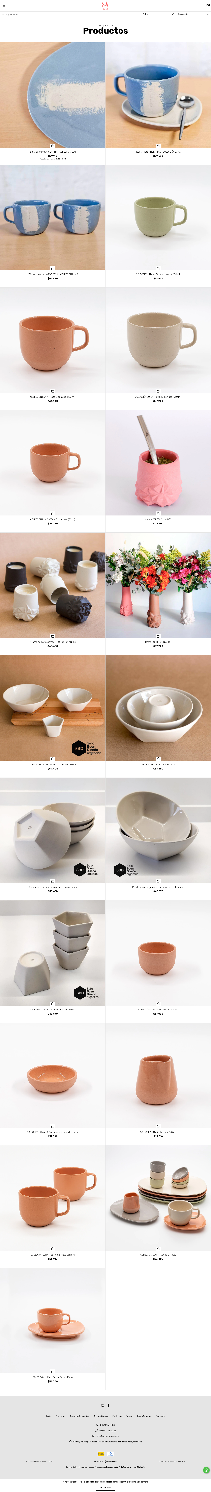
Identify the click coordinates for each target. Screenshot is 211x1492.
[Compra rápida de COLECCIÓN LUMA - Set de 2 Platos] (158, 1249)
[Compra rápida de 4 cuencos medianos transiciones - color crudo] (52, 881)
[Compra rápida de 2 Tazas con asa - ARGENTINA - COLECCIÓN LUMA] (52, 268)
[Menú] (4, 5)
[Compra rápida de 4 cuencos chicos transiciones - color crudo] (52, 1004)
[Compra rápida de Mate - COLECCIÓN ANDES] (158, 513)
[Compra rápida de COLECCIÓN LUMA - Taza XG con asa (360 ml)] (158, 391)
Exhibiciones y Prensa (122, 1416)
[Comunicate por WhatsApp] (206, 1470)
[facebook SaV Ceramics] (108, 1405)
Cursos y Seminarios (79, 1416)
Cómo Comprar (144, 1416)
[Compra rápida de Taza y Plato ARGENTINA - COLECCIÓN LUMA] (158, 146)
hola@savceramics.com (108, 1436)
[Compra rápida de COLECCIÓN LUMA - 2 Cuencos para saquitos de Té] (52, 1126)
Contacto (160, 1416)
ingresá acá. (112, 1467)
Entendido (105, 1488)
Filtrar (146, 14)
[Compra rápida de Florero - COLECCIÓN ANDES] (158, 636)
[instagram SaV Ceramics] (102, 1405)
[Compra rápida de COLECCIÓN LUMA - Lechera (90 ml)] (158, 1126)
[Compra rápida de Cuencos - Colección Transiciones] (158, 759)
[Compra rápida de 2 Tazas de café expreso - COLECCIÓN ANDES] (52, 636)
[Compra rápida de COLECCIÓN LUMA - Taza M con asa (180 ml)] (158, 268)
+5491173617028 (107, 1431)
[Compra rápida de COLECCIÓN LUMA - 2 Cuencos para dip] (158, 1004)
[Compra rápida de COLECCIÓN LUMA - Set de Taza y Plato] (52, 1371)
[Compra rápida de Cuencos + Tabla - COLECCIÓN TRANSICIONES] (52, 759)
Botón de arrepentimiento (133, 1467)
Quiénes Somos (101, 1416)
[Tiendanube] (105, 1462)
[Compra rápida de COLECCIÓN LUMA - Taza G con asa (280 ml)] (52, 391)
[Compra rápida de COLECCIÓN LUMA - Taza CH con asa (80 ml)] (52, 513)
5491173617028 (107, 1425)
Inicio (4, 14)
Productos (60, 1416)
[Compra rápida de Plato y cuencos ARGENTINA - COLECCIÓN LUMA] (52, 146)
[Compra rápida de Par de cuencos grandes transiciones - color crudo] (158, 881)
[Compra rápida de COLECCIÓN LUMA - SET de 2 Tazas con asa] (52, 1249)
